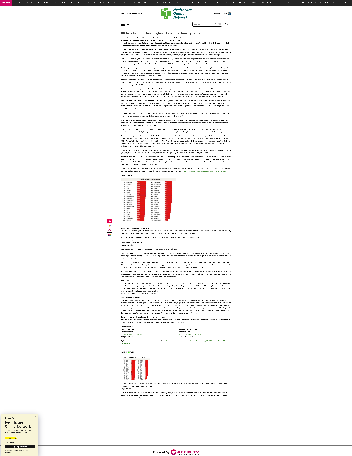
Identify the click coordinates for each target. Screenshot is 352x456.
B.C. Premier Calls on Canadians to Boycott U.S (28, 3)
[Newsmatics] (109, 235)
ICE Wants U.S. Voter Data (263, 3)
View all (347, 3)
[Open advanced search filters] (219, 24)
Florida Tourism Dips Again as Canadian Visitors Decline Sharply (218, 3)
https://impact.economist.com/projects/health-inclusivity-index (204, 171)
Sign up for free (20, 446)
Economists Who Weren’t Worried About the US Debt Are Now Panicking (154, 3)
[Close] (36, 416)
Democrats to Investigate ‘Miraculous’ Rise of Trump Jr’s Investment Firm (85, 3)
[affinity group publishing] (109, 230)
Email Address (11, 438)
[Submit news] (109, 221)
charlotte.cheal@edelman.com (190, 334)
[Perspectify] (109, 225)
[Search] (215, 24)
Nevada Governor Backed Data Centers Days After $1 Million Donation (311, 3)
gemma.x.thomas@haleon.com (132, 334)
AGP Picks (6, 3)
